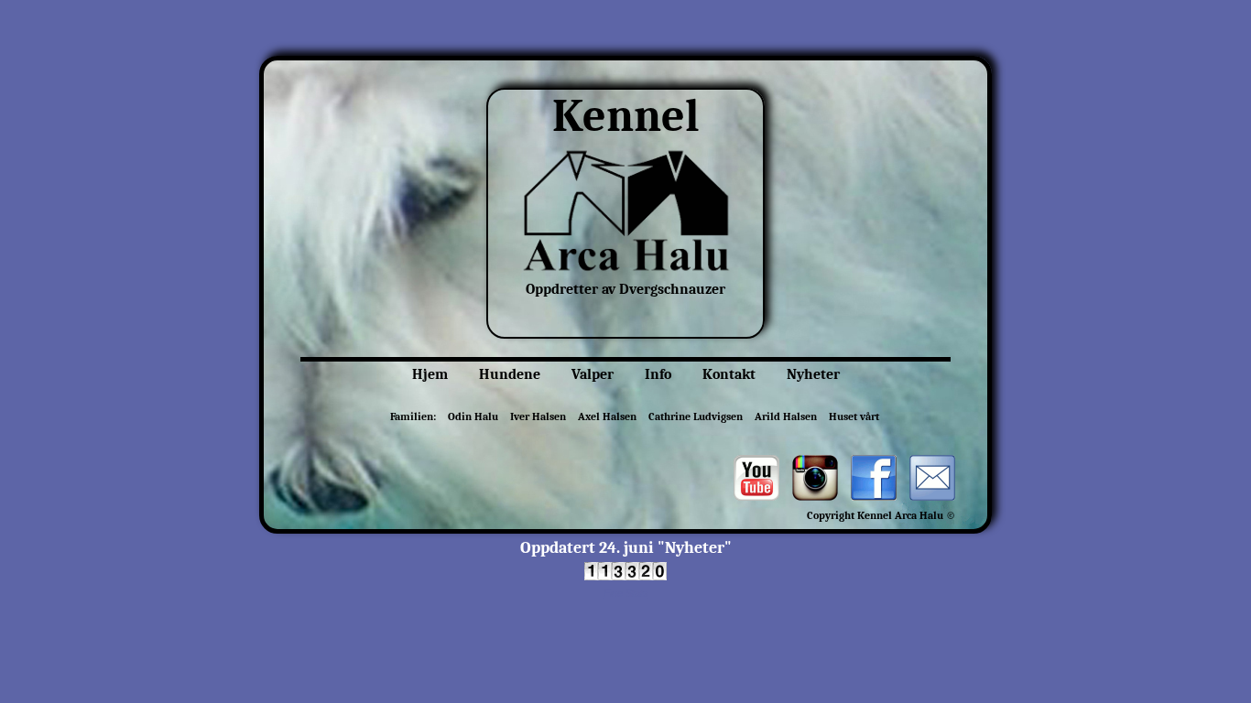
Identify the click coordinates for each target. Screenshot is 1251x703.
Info (658, 374)
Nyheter (813, 374)
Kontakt (729, 374)
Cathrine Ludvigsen (695, 416)
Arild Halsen (786, 416)
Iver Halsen (538, 416)
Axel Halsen (607, 416)
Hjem (430, 374)
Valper (592, 374)
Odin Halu (473, 416)
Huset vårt (854, 416)
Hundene (509, 374)
